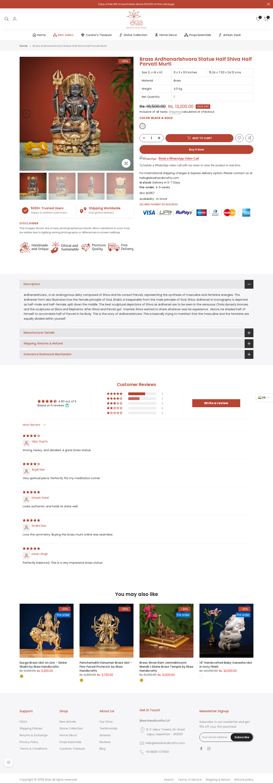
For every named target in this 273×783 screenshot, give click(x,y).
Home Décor (68, 735)
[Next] (127, 114)
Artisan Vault (232, 35)
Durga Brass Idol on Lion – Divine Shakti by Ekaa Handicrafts (43, 665)
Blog (102, 749)
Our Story (106, 722)
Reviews (105, 742)
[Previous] (27, 114)
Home (41, 35)
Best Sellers (66, 35)
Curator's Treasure (99, 35)
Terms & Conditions (33, 749)
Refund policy (243, 780)
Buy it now (196, 149)
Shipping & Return (218, 780)
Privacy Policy (29, 742)
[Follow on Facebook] (201, 748)
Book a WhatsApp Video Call (179, 158)
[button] (115, 393)
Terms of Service (190, 780)
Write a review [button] (216, 403)
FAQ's (23, 722)
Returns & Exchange (34, 735)
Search (169, 780)
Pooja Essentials (200, 35)
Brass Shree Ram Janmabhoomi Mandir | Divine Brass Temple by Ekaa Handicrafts (166, 667)
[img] (31, 436)
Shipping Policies (31, 728)
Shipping (175, 112)
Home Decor (168, 35)
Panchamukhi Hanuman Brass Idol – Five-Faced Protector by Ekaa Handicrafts (106, 667)
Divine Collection (135, 35)
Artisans (105, 735)
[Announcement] (136, 4)
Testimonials (108, 728)
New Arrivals (68, 722)
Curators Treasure (72, 749)
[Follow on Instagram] (209, 748)
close (4, 4)
